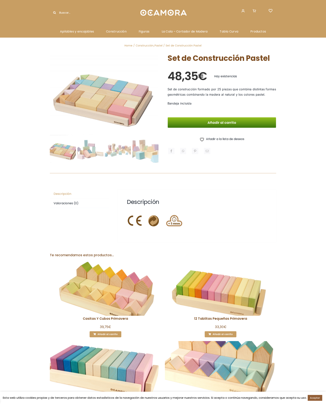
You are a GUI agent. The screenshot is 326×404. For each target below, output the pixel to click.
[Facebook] (171, 151)
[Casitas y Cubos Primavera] (105, 289)
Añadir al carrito (222, 122)
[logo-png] (163, 10)
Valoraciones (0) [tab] (66, 203)
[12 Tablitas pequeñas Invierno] (105, 368)
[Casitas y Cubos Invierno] (220, 368)
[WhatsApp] (183, 151)
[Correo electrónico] (207, 151)
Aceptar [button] (315, 398)
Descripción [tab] (62, 194)
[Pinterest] (195, 151)
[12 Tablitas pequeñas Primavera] (220, 289)
